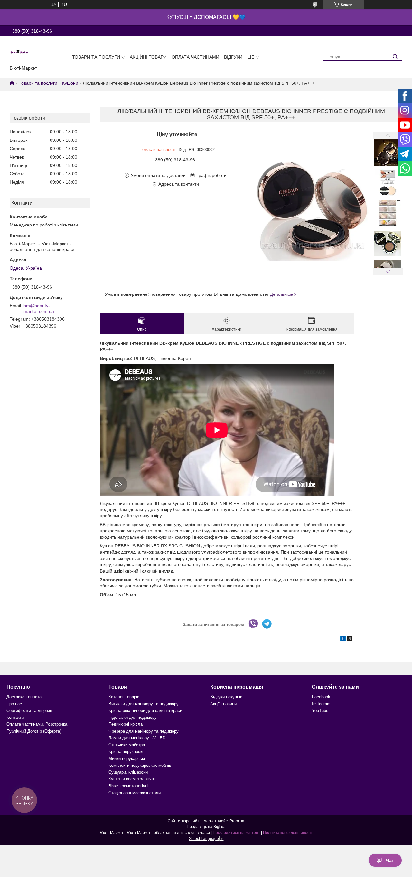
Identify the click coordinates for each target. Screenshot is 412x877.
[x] (349, 639)
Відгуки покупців (226, 696)
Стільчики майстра (126, 744)
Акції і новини (223, 703)
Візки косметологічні (128, 786)
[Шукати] (395, 57)
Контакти (15, 717)
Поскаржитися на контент (236, 832)
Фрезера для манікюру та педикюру (143, 731)
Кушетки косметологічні (131, 778)
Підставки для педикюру (132, 717)
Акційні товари (148, 57)
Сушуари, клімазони (128, 772)
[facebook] (343, 639)
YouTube (320, 710)
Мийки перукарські (126, 758)
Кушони (70, 83)
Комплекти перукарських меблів (139, 765)
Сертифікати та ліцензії (29, 710)
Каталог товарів (123, 696)
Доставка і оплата (24, 696)
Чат (390, 860)
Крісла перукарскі (125, 751)
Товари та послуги (96, 57)
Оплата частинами (195, 57)
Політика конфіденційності (287, 832)
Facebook (321, 696)
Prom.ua (236, 821)
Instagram (321, 703)
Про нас (14, 703)
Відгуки (233, 57)
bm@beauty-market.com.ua (38, 308)
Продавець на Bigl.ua (206, 826)
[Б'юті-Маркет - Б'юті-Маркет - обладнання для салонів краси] (19, 52)
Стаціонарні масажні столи (134, 792)
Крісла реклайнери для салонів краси (145, 710)
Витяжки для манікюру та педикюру (143, 703)
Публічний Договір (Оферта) (33, 731)
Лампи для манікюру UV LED (136, 738)
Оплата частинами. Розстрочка (36, 724)
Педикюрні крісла (125, 724)
